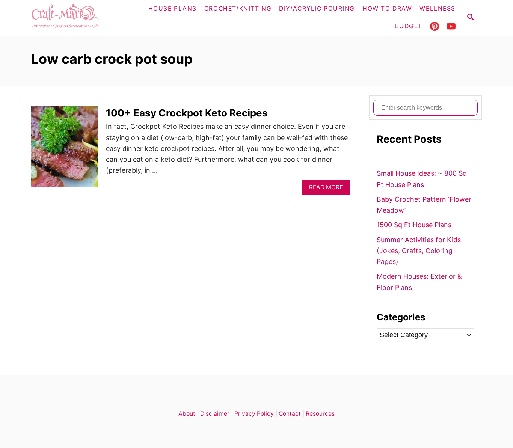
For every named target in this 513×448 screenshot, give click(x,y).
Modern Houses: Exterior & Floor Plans (419, 281)
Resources (320, 413)
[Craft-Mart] (80, 18)
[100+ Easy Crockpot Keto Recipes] (64, 149)
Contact (290, 413)
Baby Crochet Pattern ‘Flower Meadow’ (424, 204)
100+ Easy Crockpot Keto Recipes (187, 113)
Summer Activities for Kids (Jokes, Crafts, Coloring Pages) (419, 251)
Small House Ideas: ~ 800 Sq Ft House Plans (422, 178)
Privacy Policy (254, 413)
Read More (328, 189)
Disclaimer (214, 413)
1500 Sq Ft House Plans (414, 225)
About (186, 413)
